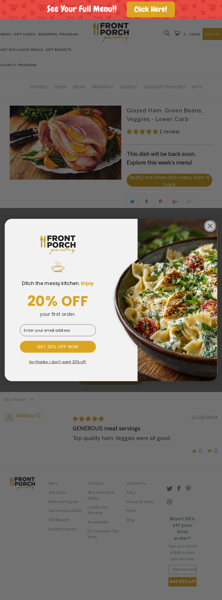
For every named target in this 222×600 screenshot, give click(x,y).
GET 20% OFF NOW (58, 347)
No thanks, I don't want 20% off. (57, 362)
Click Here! (150, 9)
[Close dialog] (210, 226)
